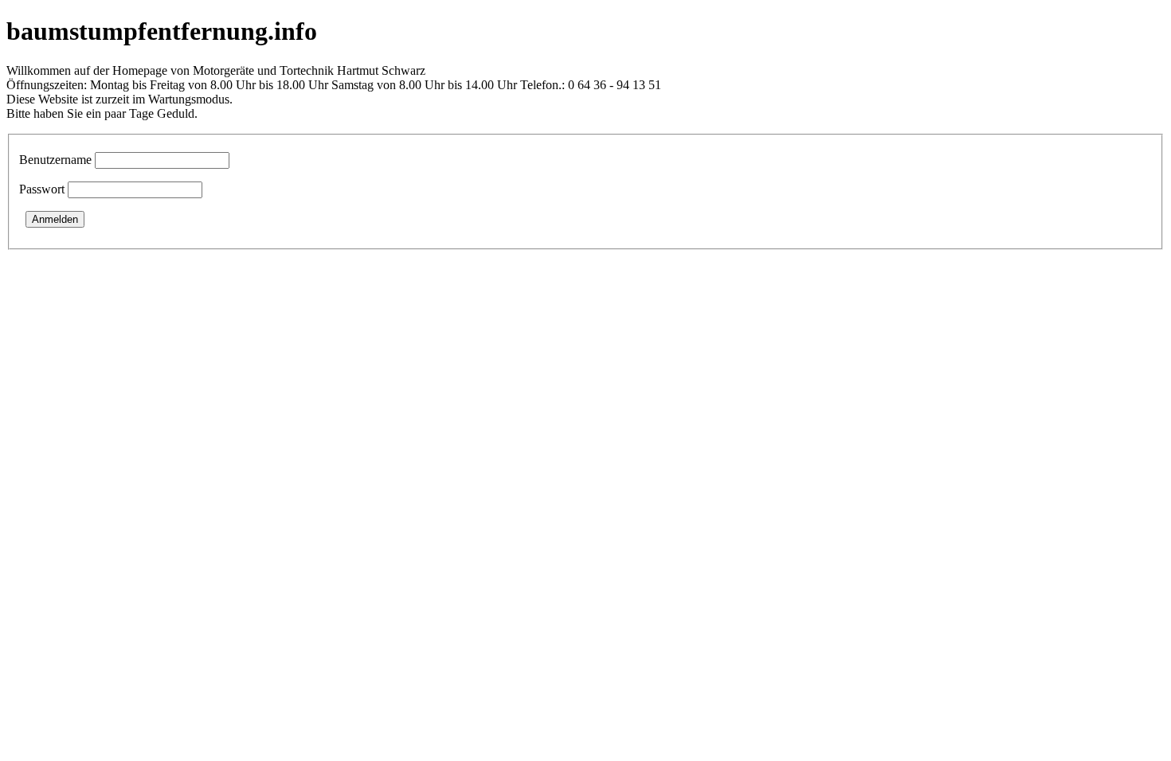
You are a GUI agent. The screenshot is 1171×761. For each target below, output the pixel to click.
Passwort (42, 189)
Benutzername (55, 159)
